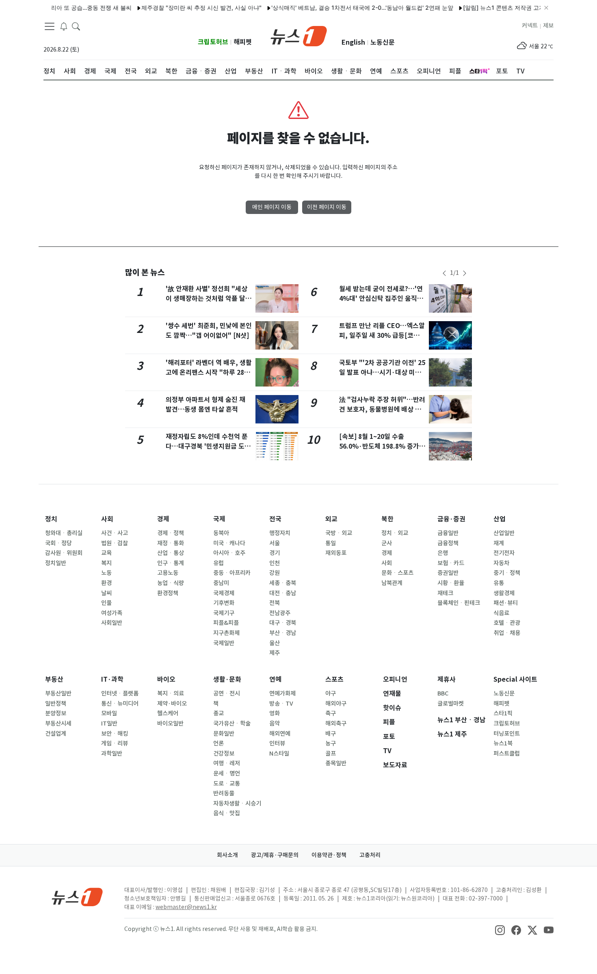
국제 (219, 519)
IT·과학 (112, 679)
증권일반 (448, 573)
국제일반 (223, 643)
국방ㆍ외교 (338, 533)
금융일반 (448, 533)
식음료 (501, 613)
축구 (330, 713)
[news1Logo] (77, 896)
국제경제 (223, 593)
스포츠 (334, 679)
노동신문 (382, 42)
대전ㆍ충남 (282, 593)
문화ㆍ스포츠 (397, 573)
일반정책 (55, 703)
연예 (275, 679)
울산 (274, 643)
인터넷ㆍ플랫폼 (119, 693)
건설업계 (55, 733)
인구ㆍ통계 (170, 563)
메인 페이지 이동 (272, 207)
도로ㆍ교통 (226, 783)
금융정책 (448, 543)
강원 (274, 573)
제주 (274, 653)
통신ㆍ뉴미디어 (119, 703)
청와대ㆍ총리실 (63, 533)
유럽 (218, 563)
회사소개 (227, 855)
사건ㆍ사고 (114, 533)
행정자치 (279, 533)
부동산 (54, 679)
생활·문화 (227, 679)
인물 (106, 603)
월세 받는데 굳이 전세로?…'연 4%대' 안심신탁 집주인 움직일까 (381, 299)
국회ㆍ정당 (58, 543)
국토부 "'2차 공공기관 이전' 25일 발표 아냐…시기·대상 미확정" (382, 373)
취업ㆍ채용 (506, 633)
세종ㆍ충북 (282, 583)
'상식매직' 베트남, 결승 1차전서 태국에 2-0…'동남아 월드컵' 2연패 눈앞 (350, 7)
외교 (331, 519)
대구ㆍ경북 (282, 622)
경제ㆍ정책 (170, 533)
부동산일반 (58, 693)
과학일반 (111, 753)
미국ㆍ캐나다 (229, 543)
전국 (275, 519)
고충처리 (370, 855)
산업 (499, 519)
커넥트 (530, 25)
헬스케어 (167, 713)
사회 (107, 519)
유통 (498, 583)
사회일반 (111, 622)
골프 (330, 753)
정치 (51, 519)
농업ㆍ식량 (170, 583)
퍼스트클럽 (506, 753)
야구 (330, 693)
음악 (274, 723)
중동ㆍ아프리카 (232, 573)
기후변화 (223, 603)
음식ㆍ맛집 (226, 813)
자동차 (501, 563)
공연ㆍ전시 (226, 693)
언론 (218, 743)
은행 (442, 553)
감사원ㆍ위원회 (63, 553)
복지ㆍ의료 (170, 693)
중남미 (221, 583)
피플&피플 (226, 622)
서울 (274, 543)
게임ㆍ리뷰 (114, 743)
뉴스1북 (503, 743)
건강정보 (223, 753)
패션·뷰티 (505, 603)
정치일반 (55, 563)
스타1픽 (503, 713)
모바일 (109, 713)
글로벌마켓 (450, 703)
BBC (442, 693)
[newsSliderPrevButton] (444, 273)
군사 (386, 543)
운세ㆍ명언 (226, 773)
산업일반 (504, 533)
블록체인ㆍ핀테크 (458, 603)
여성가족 (111, 613)
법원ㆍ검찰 (114, 543)
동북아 (221, 533)
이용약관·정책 (328, 855)
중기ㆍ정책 (506, 573)
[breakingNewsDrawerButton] (64, 26)
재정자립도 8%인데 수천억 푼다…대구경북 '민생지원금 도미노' (208, 446)
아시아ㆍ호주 (229, 553)
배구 (330, 733)
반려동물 (223, 793)
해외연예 (279, 733)
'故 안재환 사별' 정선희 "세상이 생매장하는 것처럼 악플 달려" (206, 299)
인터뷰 (277, 743)
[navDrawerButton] (49, 26)
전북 (274, 603)
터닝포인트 (506, 733)
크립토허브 (213, 42)
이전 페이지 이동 (326, 207)
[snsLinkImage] (500, 930)
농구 (330, 743)
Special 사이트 (515, 679)
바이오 (166, 679)
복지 (106, 563)
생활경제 (504, 593)
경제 (163, 519)
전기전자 (504, 553)
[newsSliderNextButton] (464, 273)
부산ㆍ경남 (282, 633)
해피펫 (243, 42)
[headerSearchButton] (76, 26)
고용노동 (167, 573)
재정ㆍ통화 (170, 543)
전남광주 (279, 613)
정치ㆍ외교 (394, 533)
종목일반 (335, 763)
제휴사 (446, 679)
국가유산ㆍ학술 (232, 723)
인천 (274, 563)
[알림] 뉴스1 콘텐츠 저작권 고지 (491, 7)
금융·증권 (451, 519)
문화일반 (223, 733)
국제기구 (223, 613)
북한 (387, 519)
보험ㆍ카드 (450, 563)
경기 (274, 553)
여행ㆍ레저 (226, 763)
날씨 (106, 593)
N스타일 (279, 753)
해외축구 (335, 723)
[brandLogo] (298, 35)
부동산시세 (58, 723)
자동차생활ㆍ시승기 (237, 803)
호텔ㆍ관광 (506, 622)
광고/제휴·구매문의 (274, 855)
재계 (498, 543)
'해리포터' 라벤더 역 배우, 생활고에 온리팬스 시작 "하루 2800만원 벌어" (209, 373)
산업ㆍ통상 (170, 553)
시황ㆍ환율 (450, 583)
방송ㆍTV (281, 703)
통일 (330, 543)
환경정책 (167, 593)
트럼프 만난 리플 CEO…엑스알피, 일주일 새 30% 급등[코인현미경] (382, 336)
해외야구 (335, 703)
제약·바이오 (172, 703)
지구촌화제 (226, 633)
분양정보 (55, 713)
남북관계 (391, 583)
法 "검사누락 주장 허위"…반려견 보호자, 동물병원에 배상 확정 (382, 409)
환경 (106, 583)
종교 (218, 713)
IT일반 (109, 723)
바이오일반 (170, 723)
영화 (274, 713)
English (353, 42)
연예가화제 (282, 693)
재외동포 (335, 553)
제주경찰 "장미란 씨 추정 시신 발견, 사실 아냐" (189, 7)
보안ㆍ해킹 (114, 733)
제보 (548, 25)
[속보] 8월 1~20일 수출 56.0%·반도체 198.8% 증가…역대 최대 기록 (382, 446)
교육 (106, 553)
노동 (106, 573)
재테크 (445, 593)
